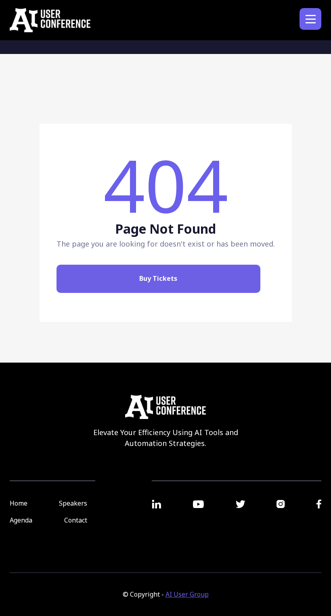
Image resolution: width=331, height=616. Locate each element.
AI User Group (187, 594)
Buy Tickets (158, 278)
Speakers (73, 503)
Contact (75, 520)
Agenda (21, 520)
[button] (310, 19)
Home (18, 503)
